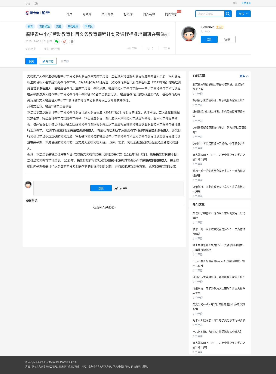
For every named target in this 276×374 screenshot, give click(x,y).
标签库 (128, 14)
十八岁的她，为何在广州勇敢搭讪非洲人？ (218, 331)
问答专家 (171, 13)
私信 (227, 39)
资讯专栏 (108, 14)
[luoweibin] (188, 34)
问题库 (86, 14)
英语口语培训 (52, 49)
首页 (27, 3)
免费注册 (246, 3)
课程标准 (44, 26)
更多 (244, 76)
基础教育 (73, 26)
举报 (66, 61)
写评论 (50, 61)
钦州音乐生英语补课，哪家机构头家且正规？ (219, 100)
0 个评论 (198, 93)
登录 (235, 3)
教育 (30, 26)
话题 (36, 3)
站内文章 (30, 49)
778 (134, 48)
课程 (58, 26)
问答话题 (149, 14)
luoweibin (208, 27)
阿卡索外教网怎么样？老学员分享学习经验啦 (219, 320)
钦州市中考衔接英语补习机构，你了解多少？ (219, 143)
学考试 (89, 26)
